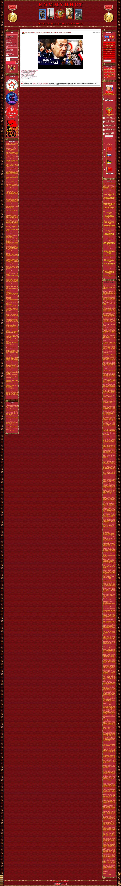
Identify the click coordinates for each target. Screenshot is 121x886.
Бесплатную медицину (109, 120)
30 (107, 77)
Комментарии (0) (45, 83)
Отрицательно (107, 98)
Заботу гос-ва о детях (109, 124)
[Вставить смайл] (17, 55)
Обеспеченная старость (109, 126)
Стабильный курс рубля (109, 130)
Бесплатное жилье (108, 117)
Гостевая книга (109, 51)
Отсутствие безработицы (109, 121)
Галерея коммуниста (109, 45)
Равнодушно (107, 99)
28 (104, 77)
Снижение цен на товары (109, 129)
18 (110, 74)
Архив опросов (109, 102)
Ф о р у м (109, 47)
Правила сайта (109, 49)
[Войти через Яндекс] (110, 37)
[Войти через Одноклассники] (113, 37)
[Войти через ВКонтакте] (108, 37)
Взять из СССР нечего (109, 133)
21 (104, 76)
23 (107, 76)
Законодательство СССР (109, 125)
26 (112, 76)
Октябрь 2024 (109, 68)
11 (110, 73)
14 (104, 74)
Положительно (107, 96)
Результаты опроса (109, 101)
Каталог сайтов (109, 53)
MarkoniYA (34, 83)
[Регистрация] (109, 34)
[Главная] (107, 34)
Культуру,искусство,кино (109, 128)
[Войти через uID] (105, 37)
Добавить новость (109, 57)
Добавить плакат (109, 55)
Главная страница (109, 43)
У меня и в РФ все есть (109, 134)
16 (107, 74)
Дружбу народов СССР (109, 122)
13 (113, 73)
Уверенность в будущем (109, 132)
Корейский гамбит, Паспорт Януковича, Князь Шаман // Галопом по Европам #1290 (48, 32)
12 (112, 73)
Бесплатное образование (109, 118)
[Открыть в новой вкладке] (23, 32)
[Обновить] (16, 55)
